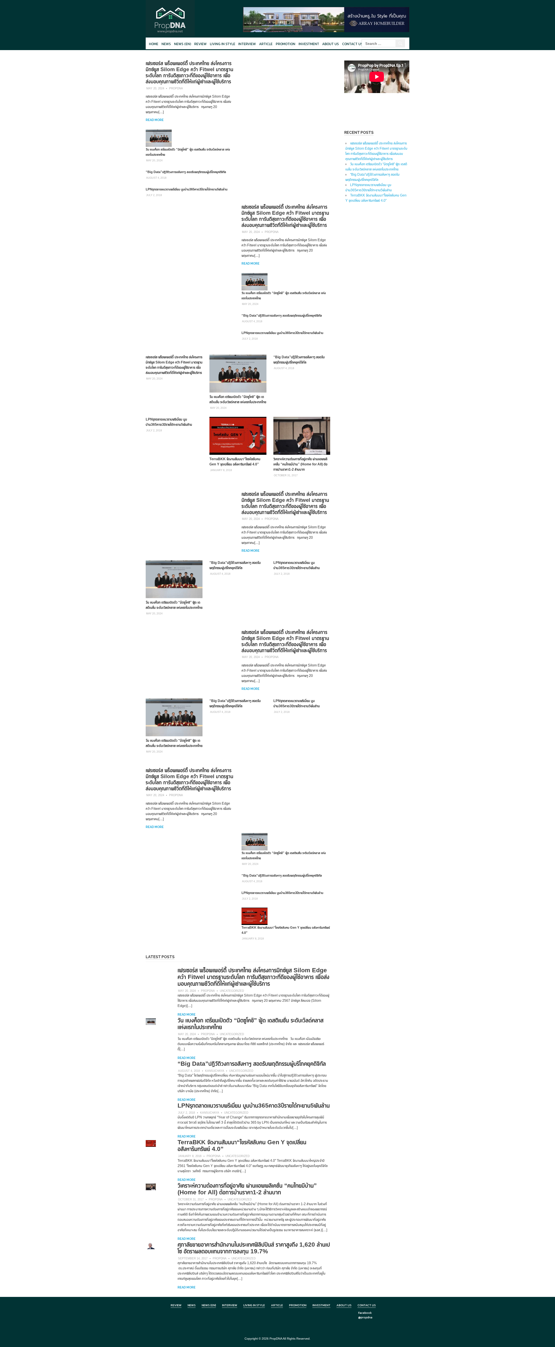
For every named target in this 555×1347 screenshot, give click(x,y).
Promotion (285, 43)
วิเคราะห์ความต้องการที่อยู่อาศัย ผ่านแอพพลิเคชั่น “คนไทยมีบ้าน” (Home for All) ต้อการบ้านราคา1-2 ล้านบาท (300, 464)
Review (200, 43)
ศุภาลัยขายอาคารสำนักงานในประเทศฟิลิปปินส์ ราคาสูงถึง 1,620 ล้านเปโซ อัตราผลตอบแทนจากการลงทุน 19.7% (254, 1248)
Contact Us (352, 43)
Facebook (365, 1313)
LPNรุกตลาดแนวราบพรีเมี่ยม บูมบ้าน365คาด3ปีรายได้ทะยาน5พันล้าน (186, 189)
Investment (309, 43)
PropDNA (176, 88)
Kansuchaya (214, 1070)
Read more (155, 120)
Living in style (222, 43)
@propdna (365, 1317)
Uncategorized (232, 990)
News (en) (182, 43)
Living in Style (254, 1305)
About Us (330, 43)
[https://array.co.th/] (326, 19)
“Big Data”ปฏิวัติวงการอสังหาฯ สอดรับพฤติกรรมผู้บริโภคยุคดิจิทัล (186, 172)
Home (153, 43)
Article (266, 43)
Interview (247, 43)
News (166, 43)
